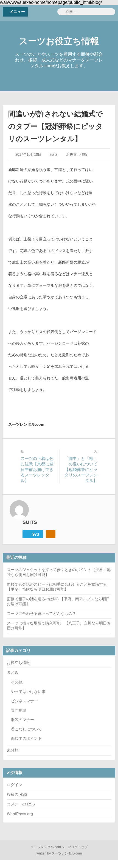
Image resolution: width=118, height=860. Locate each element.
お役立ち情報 (77, 154)
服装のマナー (22, 719)
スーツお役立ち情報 (59, 41)
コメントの (21, 804)
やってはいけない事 (28, 691)
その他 (17, 682)
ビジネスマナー (24, 701)
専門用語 (18, 710)
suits (54, 154)
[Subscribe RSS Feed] (50, 534)
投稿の (17, 794)
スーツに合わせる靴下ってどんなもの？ (41, 613)
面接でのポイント (26, 738)
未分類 (12, 750)
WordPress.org (20, 813)
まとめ (12, 672)
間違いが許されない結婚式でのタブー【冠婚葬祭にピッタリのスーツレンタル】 (55, 126)
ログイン (14, 785)
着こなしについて (26, 729)
